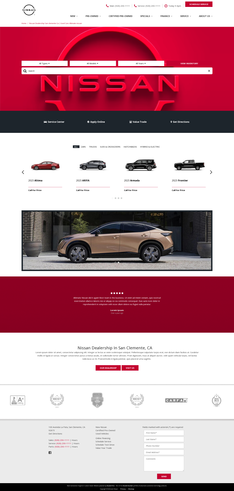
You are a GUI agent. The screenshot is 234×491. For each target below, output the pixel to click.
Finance (165, 16)
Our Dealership (108, 368)
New (72, 16)
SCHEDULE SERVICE (198, 4)
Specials (145, 16)
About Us (204, 16)
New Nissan (101, 427)
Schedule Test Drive (105, 444)
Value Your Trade (104, 448)
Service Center (56, 121)
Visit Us (130, 368)
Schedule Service (103, 441)
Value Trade (140, 121)
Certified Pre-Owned (120, 16)
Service (184, 16)
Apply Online (97, 121)
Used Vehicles (102, 433)
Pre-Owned (92, 16)
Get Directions (181, 121)
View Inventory (189, 63)
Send (164, 476)
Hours (74, 440)
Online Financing (103, 438)
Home (24, 23)
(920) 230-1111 (61, 440)
